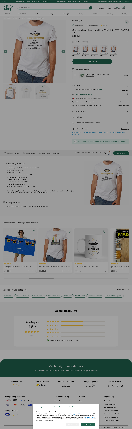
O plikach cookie (74, 407)
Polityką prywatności (74, 414)
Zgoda (42, 407)
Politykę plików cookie (89, 417)
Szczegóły (57, 407)
